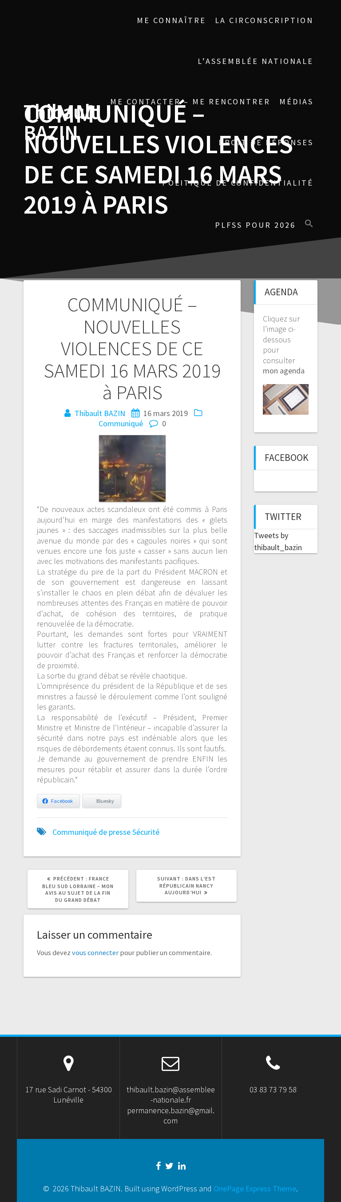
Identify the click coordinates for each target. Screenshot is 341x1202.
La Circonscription (264, 20)
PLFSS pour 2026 (255, 225)
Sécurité (145, 832)
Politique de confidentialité (237, 183)
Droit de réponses (265, 142)
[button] (309, 224)
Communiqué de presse (91, 832)
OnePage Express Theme (255, 1188)
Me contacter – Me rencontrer (190, 101)
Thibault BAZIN (61, 122)
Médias (296, 101)
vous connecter (95, 952)
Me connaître (171, 20)
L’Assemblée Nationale (255, 61)
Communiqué (121, 423)
